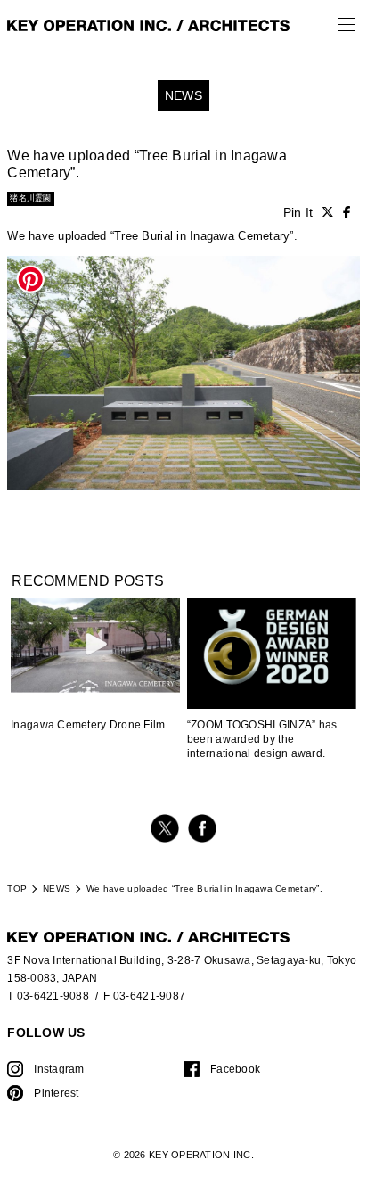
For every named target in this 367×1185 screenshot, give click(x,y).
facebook (202, 828)
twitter (165, 828)
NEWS (56, 888)
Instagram (59, 1068)
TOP (17, 888)
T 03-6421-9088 (48, 995)
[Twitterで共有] (328, 212)
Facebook (235, 1068)
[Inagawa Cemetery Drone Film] (95, 645)
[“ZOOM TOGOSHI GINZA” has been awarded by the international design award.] (271, 655)
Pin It (298, 212)
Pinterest (56, 1093)
